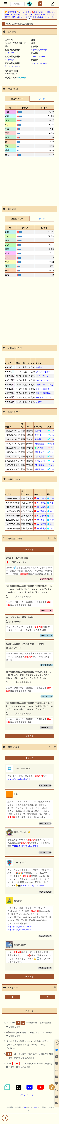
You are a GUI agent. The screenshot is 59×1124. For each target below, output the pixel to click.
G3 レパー (42, 461)
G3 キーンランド (44, 397)
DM (24, 1107)
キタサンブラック (39, 49)
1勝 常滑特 (39, 456)
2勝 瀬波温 (39, 443)
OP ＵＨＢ (39, 465)
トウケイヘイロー (39, 63)
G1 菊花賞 (41, 528)
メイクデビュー (43, 371)
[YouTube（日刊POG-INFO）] (40, 1087)
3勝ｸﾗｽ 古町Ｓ (42, 389)
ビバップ (54, 452)
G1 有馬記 (41, 502)
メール (35, 1107)
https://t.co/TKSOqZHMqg (25, 846)
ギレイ (53, 435)
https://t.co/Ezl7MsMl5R (19, 929)
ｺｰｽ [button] (27, 426)
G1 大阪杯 (41, 515)
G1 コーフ (41, 498)
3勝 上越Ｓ (40, 452)
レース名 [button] (38, 426)
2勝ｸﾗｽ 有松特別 (43, 393)
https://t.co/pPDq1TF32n (19, 926)
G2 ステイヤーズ (12, 66)
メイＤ (40, 448)
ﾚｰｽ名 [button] (38, 363)
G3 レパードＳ (11, 52)
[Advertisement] (29, 180)
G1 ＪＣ (40, 520)
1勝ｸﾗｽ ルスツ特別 (44, 384)
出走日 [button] (8, 363)
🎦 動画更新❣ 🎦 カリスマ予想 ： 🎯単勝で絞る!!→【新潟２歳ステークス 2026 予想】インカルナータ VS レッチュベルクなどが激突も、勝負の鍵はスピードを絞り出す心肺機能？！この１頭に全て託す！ (30, 16)
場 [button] (10, 107)
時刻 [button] (18, 363)
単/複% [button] (44, 107)
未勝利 (39, 367)
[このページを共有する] (5, 1118)
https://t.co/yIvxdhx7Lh (18, 779)
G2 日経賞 (9, 59)
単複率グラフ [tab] (17, 99)
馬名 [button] (50, 426)
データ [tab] (42, 99)
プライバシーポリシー (29, 1095)
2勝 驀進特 (39, 469)
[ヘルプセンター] (52, 1087)
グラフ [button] (25, 107)
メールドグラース (39, 56)
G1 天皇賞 (41, 507)
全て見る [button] (29, 549)
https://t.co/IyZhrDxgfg (32, 885)
